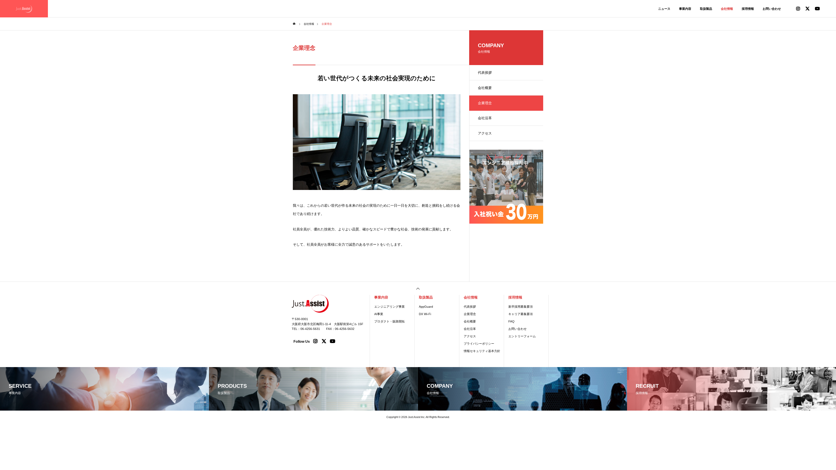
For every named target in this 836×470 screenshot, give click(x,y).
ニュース (664, 8)
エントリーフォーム (522, 336)
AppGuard (426, 306)
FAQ (511, 321)
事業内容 (685, 8)
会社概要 (485, 88)
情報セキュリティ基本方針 (482, 351)
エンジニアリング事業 (389, 306)
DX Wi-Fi (425, 314)
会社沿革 (485, 118)
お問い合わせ (772, 8)
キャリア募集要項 (520, 314)
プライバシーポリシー (479, 343)
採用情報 (748, 8)
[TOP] (418, 288)
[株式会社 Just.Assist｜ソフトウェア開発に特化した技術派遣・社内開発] (24, 8)
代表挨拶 (485, 72)
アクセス (485, 133)
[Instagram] (315, 340)
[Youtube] (332, 340)
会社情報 (727, 8)
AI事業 (378, 314)
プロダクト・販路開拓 (389, 321)
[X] (324, 340)
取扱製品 (706, 8)
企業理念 (470, 314)
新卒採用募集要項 (520, 306)
